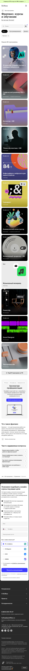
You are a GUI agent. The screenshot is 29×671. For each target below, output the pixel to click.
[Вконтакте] (2, 630)
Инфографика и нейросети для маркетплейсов (14, 174)
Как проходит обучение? (7, 20)
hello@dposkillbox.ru (8, 618)
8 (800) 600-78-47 (7, 612)
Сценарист (7, 202)
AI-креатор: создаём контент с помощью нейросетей (14, 66)
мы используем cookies (6, 668)
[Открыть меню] (26, 5)
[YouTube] (8, 630)
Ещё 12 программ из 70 (15, 373)
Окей (24, 667)
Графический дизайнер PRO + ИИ (14, 93)
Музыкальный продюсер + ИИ (14, 256)
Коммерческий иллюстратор (13, 229)
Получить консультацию (14, 570)
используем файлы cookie (8, 641)
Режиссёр (6, 310)
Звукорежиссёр (9, 364)
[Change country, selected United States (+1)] (4, 529)
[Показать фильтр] (26, 26)
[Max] (11, 630)
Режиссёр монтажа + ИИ (12, 148)
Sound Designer (8, 337)
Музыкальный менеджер (12, 283)
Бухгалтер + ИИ (8, 121)
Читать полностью (10, 439)
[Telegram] (5, 630)
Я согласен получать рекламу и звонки (11, 577)
